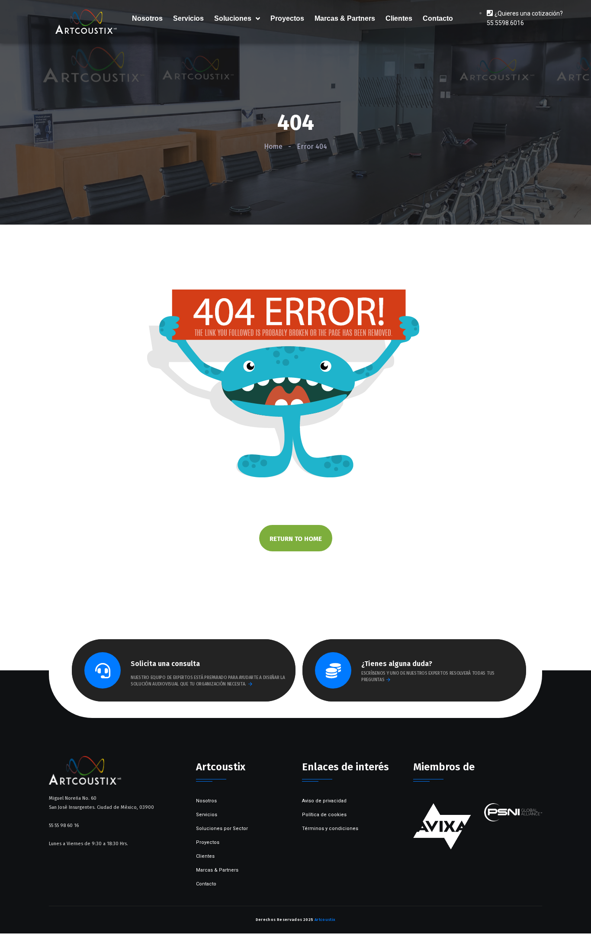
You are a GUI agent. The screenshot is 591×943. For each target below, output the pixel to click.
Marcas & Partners (345, 18)
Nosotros (147, 18)
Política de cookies (324, 814)
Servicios (188, 18)
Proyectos (287, 18)
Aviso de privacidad (324, 801)
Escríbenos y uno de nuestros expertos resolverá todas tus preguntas (428, 676)
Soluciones (232, 18)
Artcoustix (325, 919)
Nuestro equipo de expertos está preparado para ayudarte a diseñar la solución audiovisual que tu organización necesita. (208, 681)
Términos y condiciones (330, 828)
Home (273, 146)
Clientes (398, 18)
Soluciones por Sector (222, 828)
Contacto (438, 18)
